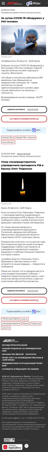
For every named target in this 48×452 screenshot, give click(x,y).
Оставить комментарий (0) (24, 119)
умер (4, 274)
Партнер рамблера (23, 440)
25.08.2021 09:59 (8, 10)
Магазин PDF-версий (13, 354)
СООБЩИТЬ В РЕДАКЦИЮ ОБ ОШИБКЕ (20, 369)
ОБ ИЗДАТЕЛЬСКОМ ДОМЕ (14, 345)
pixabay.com (6, 56)
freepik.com (6, 203)
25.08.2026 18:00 (8, 154)
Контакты (31, 354)
